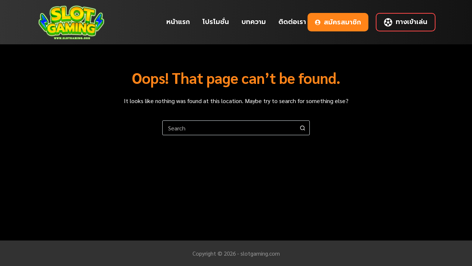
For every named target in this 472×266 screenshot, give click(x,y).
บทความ (254, 22)
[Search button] (302, 128)
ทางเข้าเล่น (411, 22)
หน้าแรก (178, 22)
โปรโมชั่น (215, 22)
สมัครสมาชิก (342, 22)
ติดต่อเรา (292, 22)
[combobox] (229, 127)
